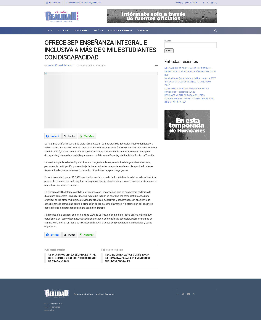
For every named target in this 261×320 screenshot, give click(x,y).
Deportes (142, 30)
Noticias (63, 30)
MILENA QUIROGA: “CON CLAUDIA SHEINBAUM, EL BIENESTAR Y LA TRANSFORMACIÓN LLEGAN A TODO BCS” (190, 71)
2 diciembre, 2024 (84, 65)
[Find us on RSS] (216, 3)
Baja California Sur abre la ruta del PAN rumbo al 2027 (190, 78)
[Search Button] (215, 30)
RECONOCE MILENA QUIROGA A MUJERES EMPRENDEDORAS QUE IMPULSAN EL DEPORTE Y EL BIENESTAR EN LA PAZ (189, 98)
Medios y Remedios (92, 3)
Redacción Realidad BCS (59, 65)
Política (98, 30)
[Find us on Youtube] (212, 3)
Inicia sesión (54, 3)
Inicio (50, 30)
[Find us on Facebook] (203, 3)
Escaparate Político (74, 3)
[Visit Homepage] (61, 16)
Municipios (80, 30)
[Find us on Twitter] (207, 3)
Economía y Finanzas (120, 30)
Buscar (167, 40)
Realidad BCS (56, 304)
